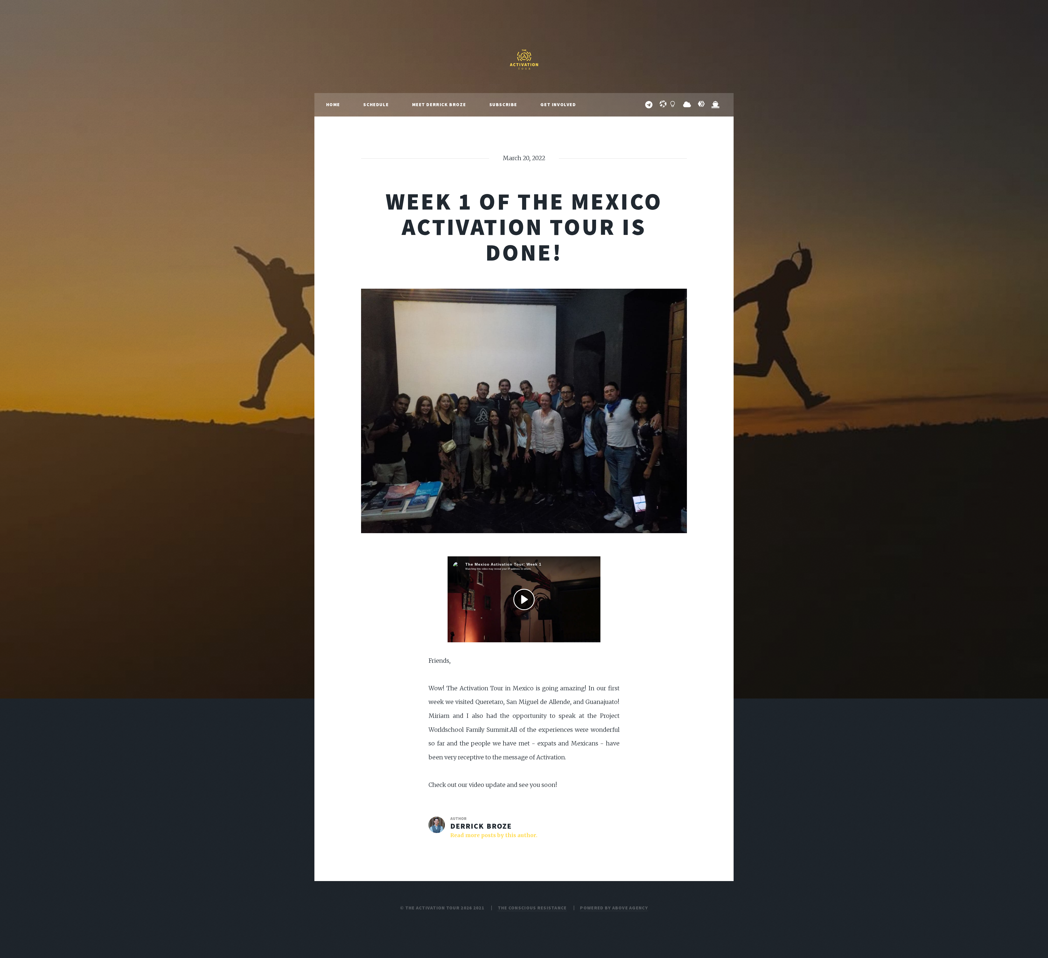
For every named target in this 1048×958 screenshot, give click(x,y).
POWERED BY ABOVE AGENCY (614, 908)
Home (333, 105)
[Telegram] (648, 105)
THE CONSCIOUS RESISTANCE (532, 908)
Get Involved (558, 105)
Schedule (376, 105)
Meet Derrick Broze (439, 105)
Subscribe (503, 105)
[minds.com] (672, 105)
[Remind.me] (686, 105)
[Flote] (715, 105)
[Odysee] (663, 105)
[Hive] (701, 105)
